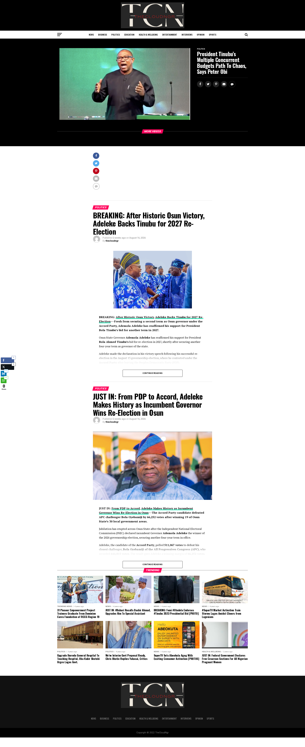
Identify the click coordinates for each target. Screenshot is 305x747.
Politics (115, 34)
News (91, 34)
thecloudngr (112, 241)
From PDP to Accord (126, 508)
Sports (212, 34)
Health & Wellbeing (148, 34)
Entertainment (169, 34)
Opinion (200, 34)
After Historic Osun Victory (135, 317)
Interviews (187, 34)
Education (129, 34)
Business (102, 34)
